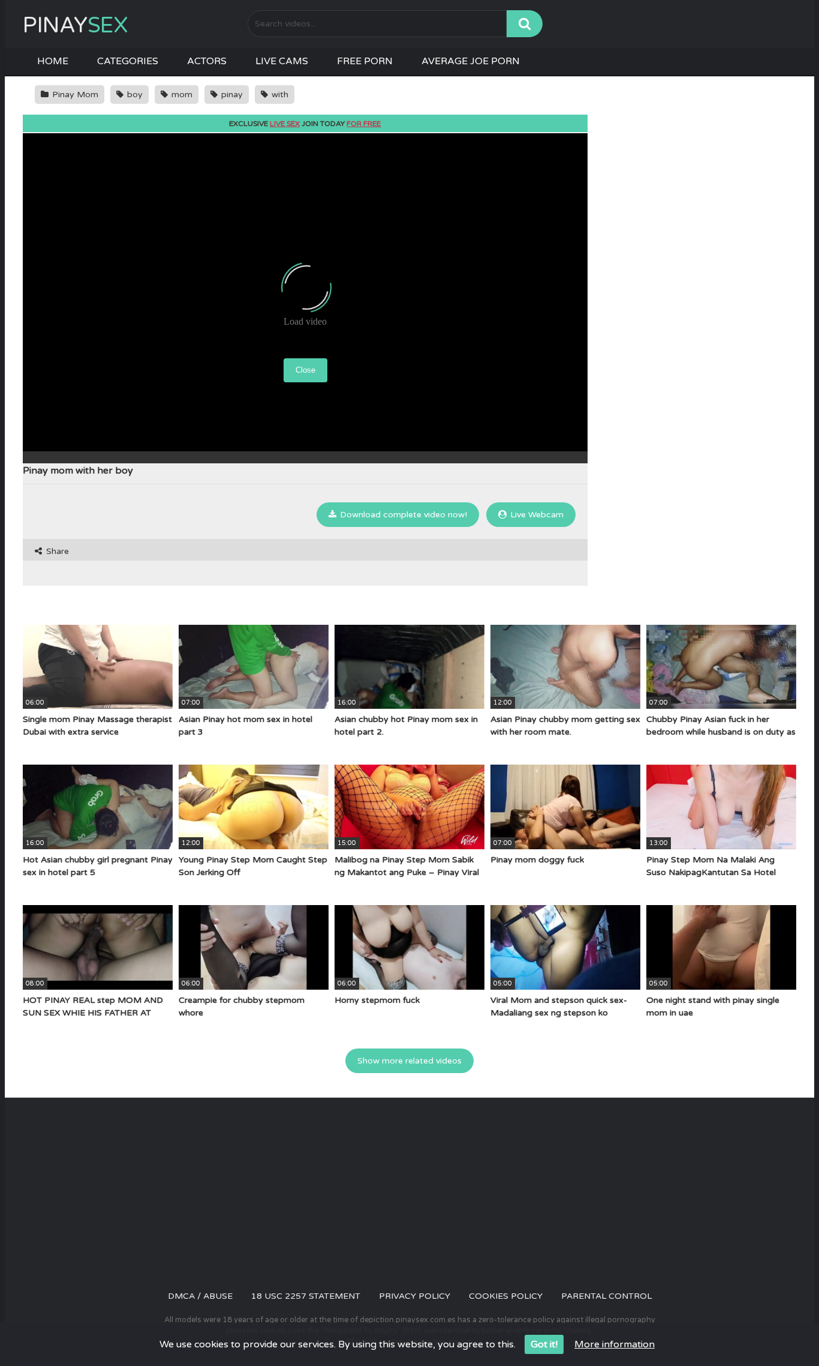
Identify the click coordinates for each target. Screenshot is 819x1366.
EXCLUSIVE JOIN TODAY (305, 123)
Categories (127, 61)
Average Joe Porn (470, 61)
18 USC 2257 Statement (305, 1296)
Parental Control (606, 1296)
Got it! (544, 1344)
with (278, 94)
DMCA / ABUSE (200, 1296)
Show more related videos (409, 1061)
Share (56, 551)
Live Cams (281, 61)
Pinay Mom (74, 94)
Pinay (75, 25)
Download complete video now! (402, 515)
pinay (231, 94)
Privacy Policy (414, 1296)
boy (134, 94)
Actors (207, 61)
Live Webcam (536, 515)
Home (52, 61)
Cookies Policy (506, 1296)
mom (180, 94)
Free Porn (365, 61)
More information (614, 1344)
